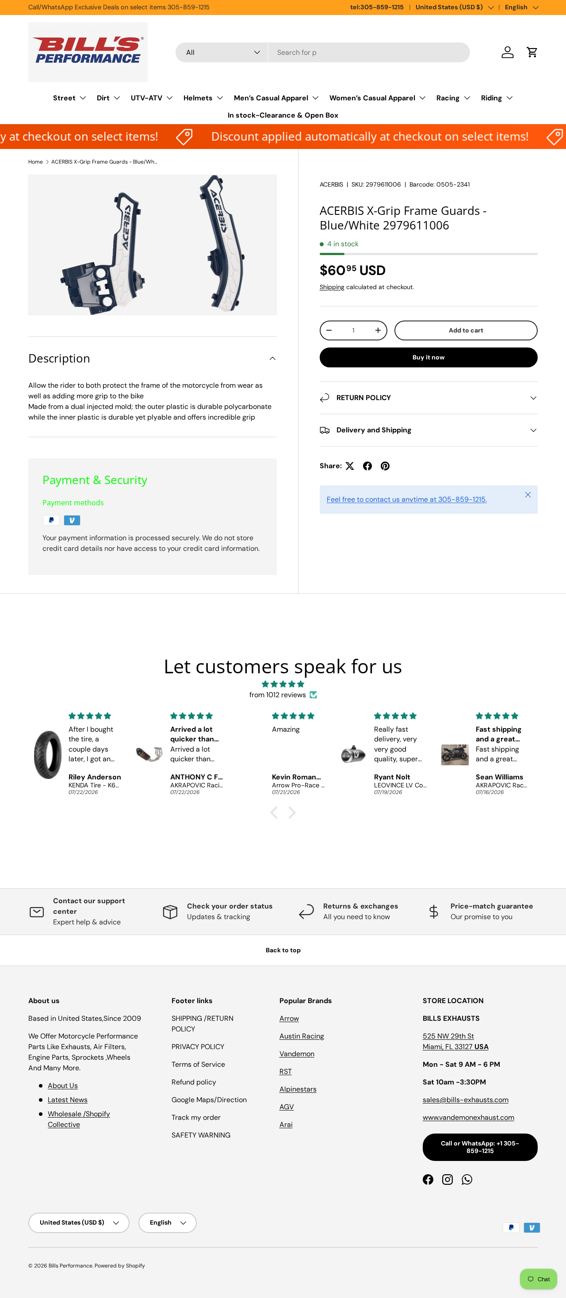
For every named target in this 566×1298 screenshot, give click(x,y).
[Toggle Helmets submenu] (219, 97)
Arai (286, 1124)
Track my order (196, 1117)
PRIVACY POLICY (198, 1046)
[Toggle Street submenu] (82, 97)
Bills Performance (70, 1265)
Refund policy (194, 1082)
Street (64, 98)
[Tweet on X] (350, 466)
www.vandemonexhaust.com (468, 1117)
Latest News (68, 1099)
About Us (63, 1085)
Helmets (198, 98)
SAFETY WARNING (201, 1135)
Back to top (283, 950)
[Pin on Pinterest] (385, 466)
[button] (532, 52)
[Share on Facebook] (367, 466)
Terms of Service (198, 1064)
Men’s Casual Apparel (271, 98)
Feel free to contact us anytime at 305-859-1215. (407, 499)
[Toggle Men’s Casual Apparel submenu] (315, 97)
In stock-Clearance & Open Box (283, 115)
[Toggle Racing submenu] (467, 97)
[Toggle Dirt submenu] (116, 97)
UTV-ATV (146, 98)
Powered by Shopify (120, 1265)
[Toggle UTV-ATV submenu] (169, 97)
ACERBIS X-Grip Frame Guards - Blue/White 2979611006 (104, 161)
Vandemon (296, 1053)
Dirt (103, 98)
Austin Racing (301, 1036)
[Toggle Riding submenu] (509, 97)
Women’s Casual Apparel (372, 98)
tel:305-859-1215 (377, 7)
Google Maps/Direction (209, 1099)
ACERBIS (331, 184)
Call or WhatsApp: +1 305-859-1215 (480, 1147)
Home (35, 161)
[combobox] (323, 52)
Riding (491, 98)
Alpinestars (298, 1089)
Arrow (289, 1018)
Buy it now (429, 357)
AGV (286, 1106)
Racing (448, 98)
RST (285, 1071)
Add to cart (466, 330)
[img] (283, 684)
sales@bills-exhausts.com (466, 1099)
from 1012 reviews (277, 694)
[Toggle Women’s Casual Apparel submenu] (422, 97)
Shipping (332, 287)
